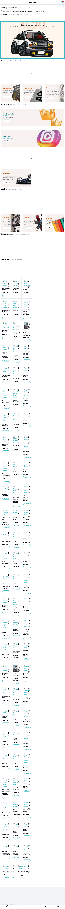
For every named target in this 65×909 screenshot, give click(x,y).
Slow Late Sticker (15, 582)
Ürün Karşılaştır (8, 287)
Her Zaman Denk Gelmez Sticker (6, 402)
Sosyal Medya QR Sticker (6, 375)
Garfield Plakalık (15, 738)
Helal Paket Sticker (5, 740)
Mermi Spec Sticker (26, 470)
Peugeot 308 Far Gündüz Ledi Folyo (16, 789)
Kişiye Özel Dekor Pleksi (26, 630)
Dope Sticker (5, 492)
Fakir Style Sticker (5, 445)
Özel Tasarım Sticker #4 (16, 674)
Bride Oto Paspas (15, 470)
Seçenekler (6, 296)
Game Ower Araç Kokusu (16, 311)
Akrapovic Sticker (5, 353)
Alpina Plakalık (25, 830)
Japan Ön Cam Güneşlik (6, 540)
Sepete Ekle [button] (25, 296)
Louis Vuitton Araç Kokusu (5, 562)
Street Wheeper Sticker (15, 832)
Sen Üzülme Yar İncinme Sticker (5, 475)
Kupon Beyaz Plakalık (26, 810)
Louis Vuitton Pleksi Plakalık (16, 333)
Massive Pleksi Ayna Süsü (16, 424)
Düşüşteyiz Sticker (5, 606)
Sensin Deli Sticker (26, 674)
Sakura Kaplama (25, 538)
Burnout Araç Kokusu (26, 560)
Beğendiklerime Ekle (8, 281)
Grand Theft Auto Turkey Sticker (26, 767)
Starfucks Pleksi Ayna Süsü (5, 425)
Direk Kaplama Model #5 (6, 331)
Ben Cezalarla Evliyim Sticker (26, 720)
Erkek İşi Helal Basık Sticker (16, 698)
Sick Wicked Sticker (16, 289)
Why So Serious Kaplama (15, 811)
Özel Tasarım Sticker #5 (16, 651)
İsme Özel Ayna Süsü (25, 353)
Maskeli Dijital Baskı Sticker (6, 311)
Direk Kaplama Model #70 (16, 562)
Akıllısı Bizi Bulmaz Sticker (15, 356)
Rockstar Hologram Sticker (15, 630)
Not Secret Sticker (25, 375)
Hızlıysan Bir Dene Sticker (16, 446)
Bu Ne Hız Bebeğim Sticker (25, 497)
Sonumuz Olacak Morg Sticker (16, 402)
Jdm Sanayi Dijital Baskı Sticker (16, 499)
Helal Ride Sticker (5, 674)
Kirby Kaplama (6, 851)
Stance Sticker (16, 851)
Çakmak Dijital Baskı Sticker (16, 377)
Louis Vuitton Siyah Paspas (16, 608)
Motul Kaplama (25, 419)
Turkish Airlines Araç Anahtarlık (5, 834)
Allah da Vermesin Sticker (25, 519)
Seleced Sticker (4, 716)
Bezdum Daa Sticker (16, 718)
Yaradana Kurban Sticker (6, 811)
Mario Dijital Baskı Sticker (26, 399)
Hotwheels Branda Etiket (26, 698)
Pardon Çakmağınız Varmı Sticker (26, 743)
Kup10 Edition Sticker (16, 762)
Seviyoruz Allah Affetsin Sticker (6, 632)
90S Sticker (26, 784)
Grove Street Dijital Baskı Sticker (5, 791)
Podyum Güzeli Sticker (26, 853)
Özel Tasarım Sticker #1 (26, 331)
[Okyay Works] (32, 2)
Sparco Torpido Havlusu (25, 607)
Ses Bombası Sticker (16, 540)
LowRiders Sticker (25, 651)
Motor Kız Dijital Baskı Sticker (5, 654)
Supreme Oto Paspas (26, 310)
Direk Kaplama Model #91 (6, 762)
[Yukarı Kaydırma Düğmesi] (62, 901)
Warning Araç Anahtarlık (8, 871)
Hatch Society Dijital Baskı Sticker (26, 587)
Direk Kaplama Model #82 (26, 289)
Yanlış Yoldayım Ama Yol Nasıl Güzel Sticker (26, 452)
